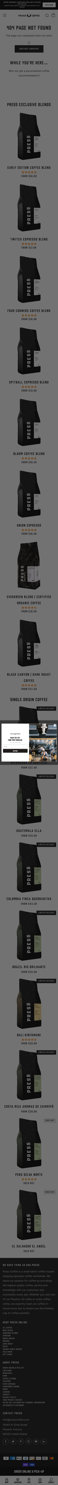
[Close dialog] (55, 725)
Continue (15, 751)
